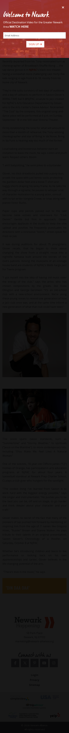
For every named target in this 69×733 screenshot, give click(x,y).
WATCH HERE (19, 26)
